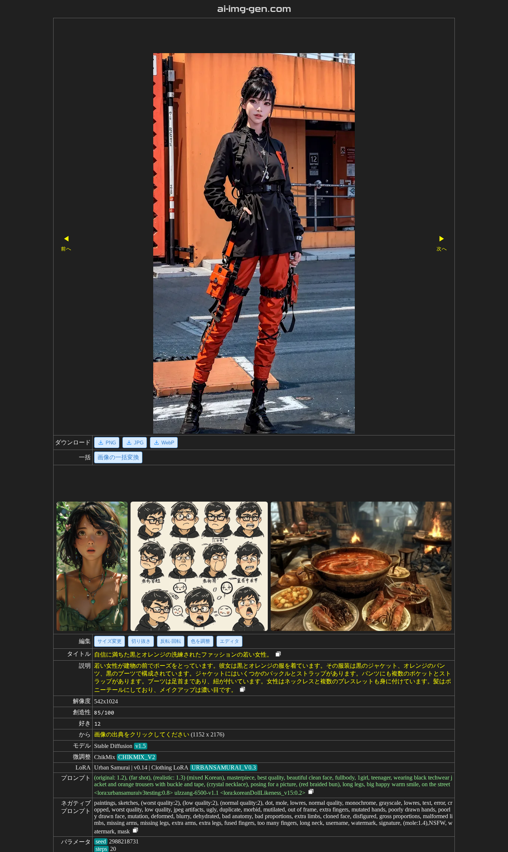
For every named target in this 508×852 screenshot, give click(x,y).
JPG (139, 443)
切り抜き (141, 641)
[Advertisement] (241, 36)
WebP (167, 443)
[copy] (278, 654)
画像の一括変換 (118, 457)
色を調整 (200, 641)
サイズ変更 (109, 641)
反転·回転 (170, 641)
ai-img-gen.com (254, 8)
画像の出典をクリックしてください (141, 734)
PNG (111, 443)
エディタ (229, 641)
